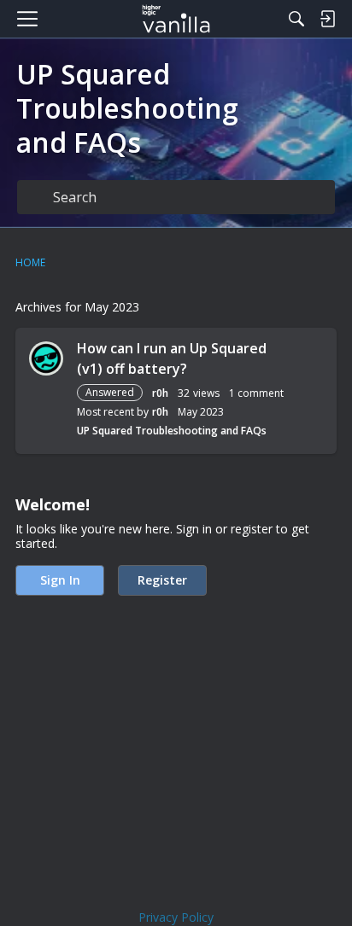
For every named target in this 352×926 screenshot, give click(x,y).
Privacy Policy (176, 917)
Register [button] (162, 580)
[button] (46, 358)
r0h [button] (160, 393)
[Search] (296, 19)
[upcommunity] (176, 19)
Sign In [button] (60, 580)
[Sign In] (327, 19)
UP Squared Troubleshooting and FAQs (172, 430)
